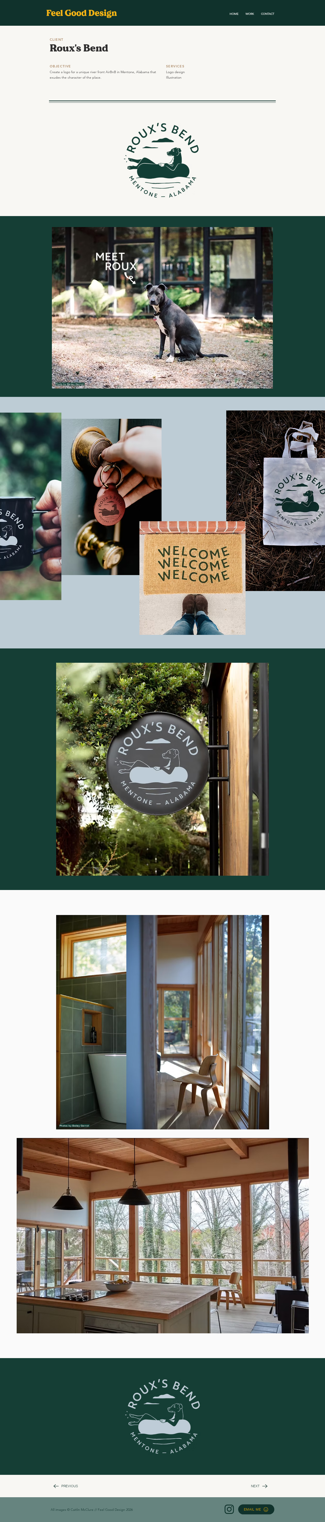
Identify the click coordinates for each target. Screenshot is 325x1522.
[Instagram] (229, 1509)
